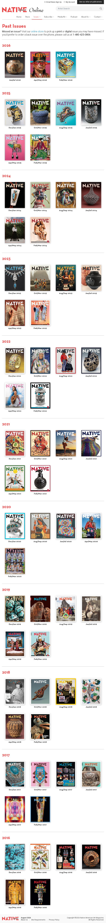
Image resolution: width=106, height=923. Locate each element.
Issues (36, 17)
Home (18, 17)
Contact (97, 17)
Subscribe (48, 17)
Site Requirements (38, 920)
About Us (85, 17)
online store (37, 31)
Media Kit (62, 17)
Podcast (74, 17)
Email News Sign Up (53, 2)
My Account (70, 2)
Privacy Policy (54, 920)
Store (27, 17)
